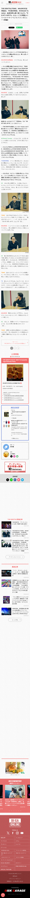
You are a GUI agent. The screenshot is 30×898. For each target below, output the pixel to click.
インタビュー (19, 837)
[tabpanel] (15, 796)
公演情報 (27, 2)
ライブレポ (4, 841)
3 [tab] (14, 811)
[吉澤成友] (15, 242)
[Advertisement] (15, 500)
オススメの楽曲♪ (20, 857)
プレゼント (4, 844)
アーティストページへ (15, 557)
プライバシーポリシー (15, 878)
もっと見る (15, 620)
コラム (17, 841)
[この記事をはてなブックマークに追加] (22, 480)
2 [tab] (11, 811)
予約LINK (14, 418)
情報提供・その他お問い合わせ (15, 881)
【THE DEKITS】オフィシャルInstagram (14, 399)
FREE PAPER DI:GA (21, 866)
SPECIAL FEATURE (6, 869)
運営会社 (15, 876)
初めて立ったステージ (21, 853)
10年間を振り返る (5, 850)
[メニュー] (2, 2)
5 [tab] (18, 811)
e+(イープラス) (7, 394)
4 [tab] (16, 811)
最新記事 (3, 837)
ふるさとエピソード (5, 857)
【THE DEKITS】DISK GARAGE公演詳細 (13, 395)
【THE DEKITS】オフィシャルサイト (13, 397)
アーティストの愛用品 (21, 850)
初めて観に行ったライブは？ (6, 853)
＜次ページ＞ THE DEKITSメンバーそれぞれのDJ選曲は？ (15, 342)
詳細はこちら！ (15, 438)
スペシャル (4, 847)
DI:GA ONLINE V (5, 863)
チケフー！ (19, 863)
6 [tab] (21, 811)
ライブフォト (4, 866)
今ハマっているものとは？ (7, 860)
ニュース (18, 844)
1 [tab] (9, 811)
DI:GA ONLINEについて (15, 873)
